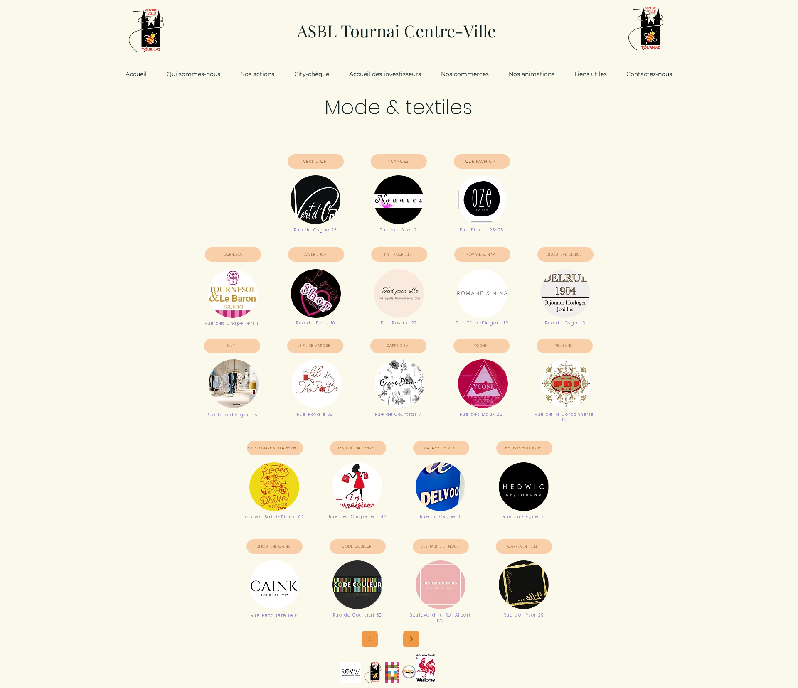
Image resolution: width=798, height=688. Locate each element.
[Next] (411, 639)
